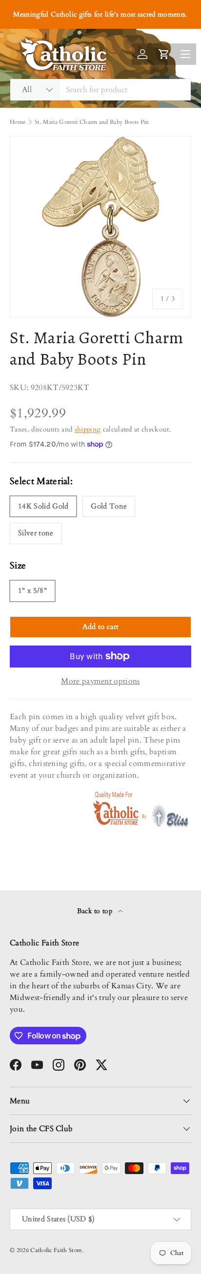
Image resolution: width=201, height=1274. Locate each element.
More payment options (100, 681)
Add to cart (100, 626)
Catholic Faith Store (55, 1250)
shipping (88, 429)
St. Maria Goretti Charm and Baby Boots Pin (92, 122)
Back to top (96, 911)
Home (17, 122)
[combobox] (100, 89)
